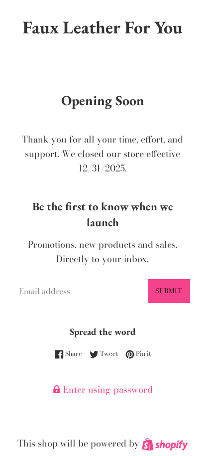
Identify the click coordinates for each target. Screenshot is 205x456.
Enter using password (107, 389)
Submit (169, 291)
